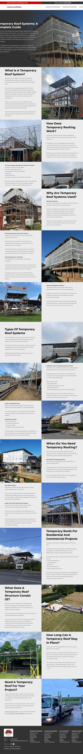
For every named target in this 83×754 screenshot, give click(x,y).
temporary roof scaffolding (16, 713)
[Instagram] (11, 744)
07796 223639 (67, 2)
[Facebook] (13, 744)
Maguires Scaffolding (14, 7)
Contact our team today (11, 711)
